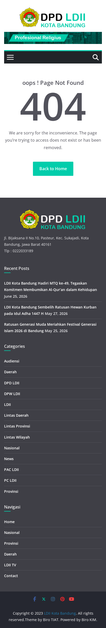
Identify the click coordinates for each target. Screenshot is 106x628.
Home (9, 521)
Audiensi (11, 361)
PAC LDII (11, 469)
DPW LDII (12, 393)
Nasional (12, 447)
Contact (11, 575)
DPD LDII (11, 382)
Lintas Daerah (16, 415)
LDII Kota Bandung (60, 613)
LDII (7, 404)
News (9, 458)
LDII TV (10, 564)
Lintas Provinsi (17, 426)
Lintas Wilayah (17, 437)
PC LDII (10, 480)
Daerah (10, 371)
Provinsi (11, 491)
